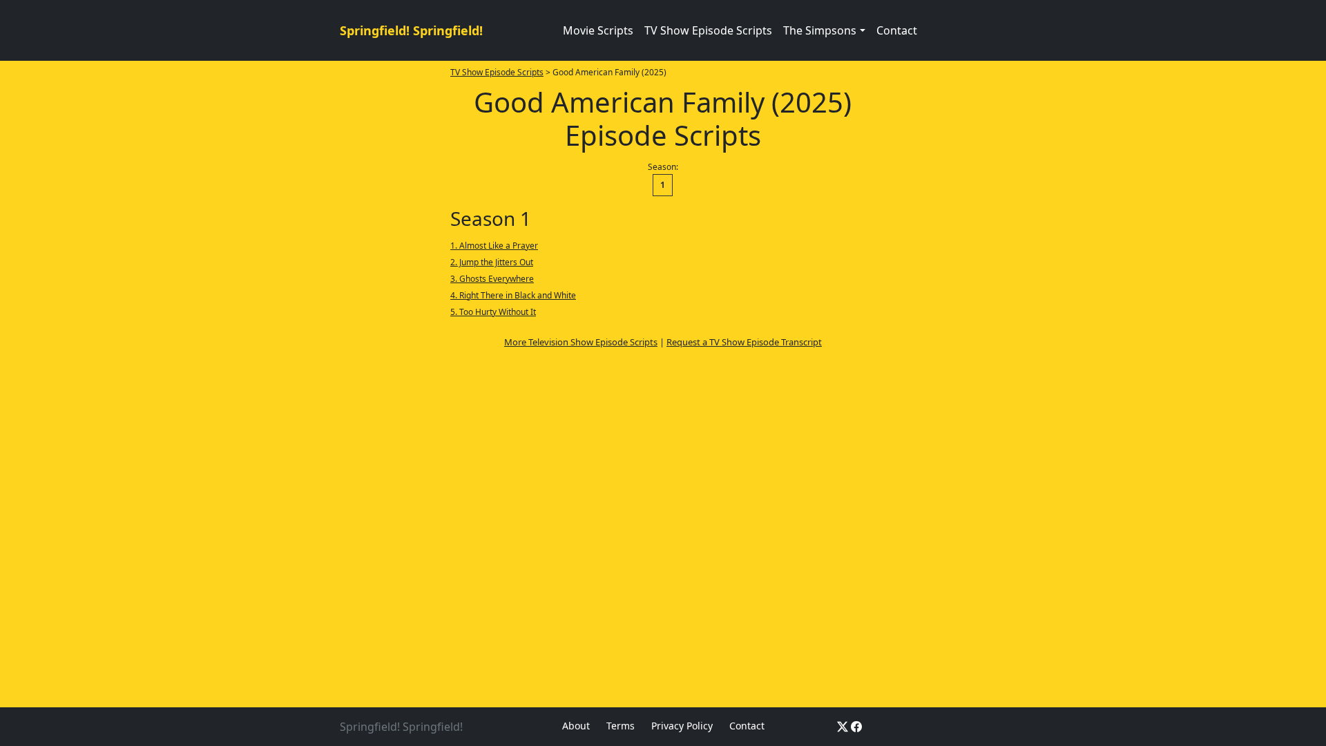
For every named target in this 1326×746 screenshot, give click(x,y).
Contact (896, 30)
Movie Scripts (598, 30)
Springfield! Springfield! (411, 30)
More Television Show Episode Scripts (580, 342)
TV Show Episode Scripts (708, 30)
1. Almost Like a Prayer (494, 245)
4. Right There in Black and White (513, 295)
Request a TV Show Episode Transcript (744, 342)
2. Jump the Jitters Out (491, 262)
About (576, 725)
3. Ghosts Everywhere (492, 279)
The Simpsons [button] (819, 30)
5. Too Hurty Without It (493, 312)
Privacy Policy (682, 725)
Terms (620, 725)
